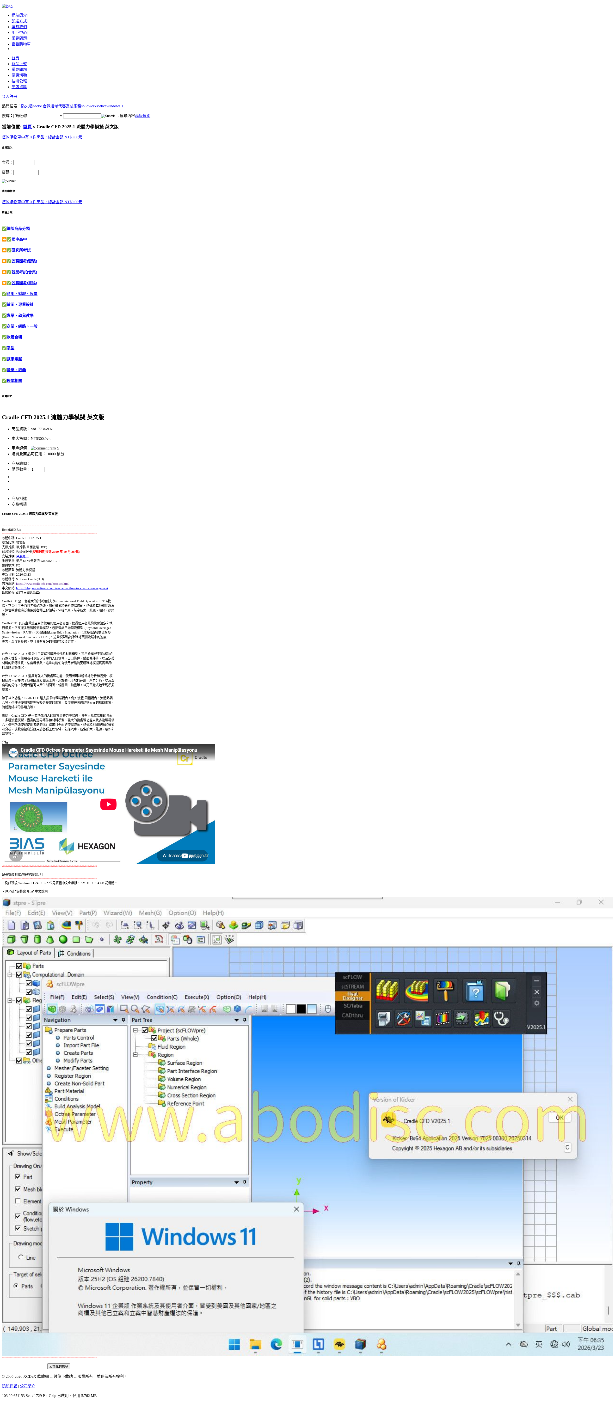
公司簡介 (27, 1386)
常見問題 (19, 38)
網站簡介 (19, 15)
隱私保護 (9, 1386)
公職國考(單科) (24, 283)
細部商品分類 (18, 229)
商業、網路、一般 (22, 326)
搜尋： (7, 116)
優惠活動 (19, 75)
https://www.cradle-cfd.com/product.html (42, 583)
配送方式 (19, 21)
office (102, 106)
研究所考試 (21, 250)
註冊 (13, 96)
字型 (10, 348)
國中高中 (19, 239)
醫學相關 (14, 381)
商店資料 (19, 87)
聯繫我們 (19, 27)
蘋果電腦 (14, 359)
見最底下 (22, 556)
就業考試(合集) (24, 272)
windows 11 (115, 106)
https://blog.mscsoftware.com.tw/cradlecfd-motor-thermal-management (62, 588)
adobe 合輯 (41, 106)
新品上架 (19, 64)
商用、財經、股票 (22, 294)
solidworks (89, 106)
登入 (6, 96)
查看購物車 (21, 44)
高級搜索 (142, 116)
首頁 (15, 58)
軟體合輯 (14, 337)
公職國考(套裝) (24, 261)
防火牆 (27, 106)
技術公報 (19, 81)
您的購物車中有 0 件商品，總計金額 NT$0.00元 (42, 137)
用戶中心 (19, 33)
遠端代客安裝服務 (65, 106)
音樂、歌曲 (16, 370)
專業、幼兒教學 (20, 316)
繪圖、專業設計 (20, 304)
